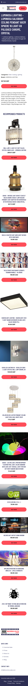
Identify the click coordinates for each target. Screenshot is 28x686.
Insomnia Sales (8, 647)
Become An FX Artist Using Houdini (14, 535)
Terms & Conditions (18, 681)
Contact (10, 681)
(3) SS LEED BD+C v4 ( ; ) (14, 502)
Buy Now (14, 86)
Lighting (19, 74)
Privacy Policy (11, 683)
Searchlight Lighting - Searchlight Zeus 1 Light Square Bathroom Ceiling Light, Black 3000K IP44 (14, 320)
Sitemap (18, 683)
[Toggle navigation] (3, 8)
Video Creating (12, 74)
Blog (5, 659)
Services (6, 656)
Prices (23, 8)
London (4, 2)
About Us (6, 653)
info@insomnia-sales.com (20, 2)
